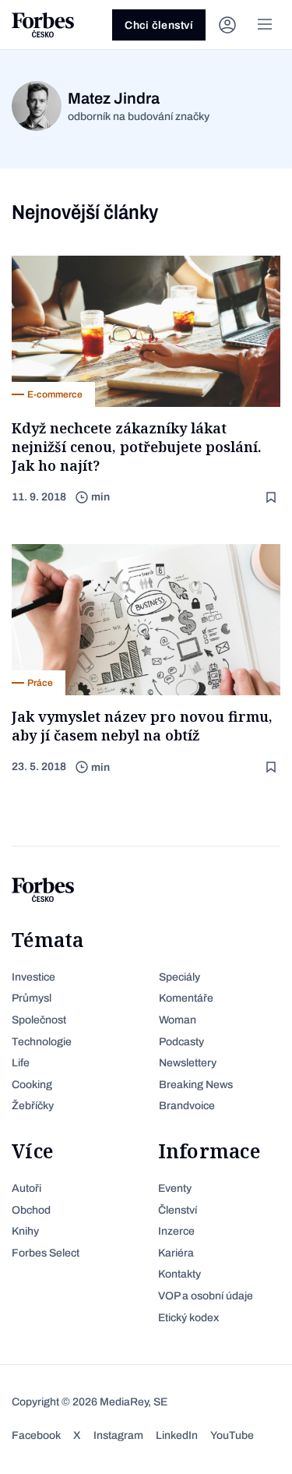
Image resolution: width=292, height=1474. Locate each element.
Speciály (179, 977)
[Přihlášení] (227, 25)
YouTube (232, 1435)
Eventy (175, 1188)
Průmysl (31, 998)
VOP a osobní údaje (205, 1296)
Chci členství (159, 25)
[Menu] (264, 25)
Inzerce (176, 1231)
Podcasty (181, 1042)
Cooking (32, 1084)
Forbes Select (45, 1253)
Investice (33, 977)
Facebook (36, 1435)
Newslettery (187, 1063)
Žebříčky (33, 1106)
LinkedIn (177, 1435)
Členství (177, 1210)
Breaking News (196, 1084)
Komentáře (186, 998)
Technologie (42, 1042)
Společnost (39, 1020)
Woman (177, 1020)
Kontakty (179, 1274)
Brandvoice (187, 1106)
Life (21, 1063)
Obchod (31, 1210)
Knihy (25, 1231)
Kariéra (176, 1253)
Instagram (118, 1435)
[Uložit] (272, 497)
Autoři (26, 1188)
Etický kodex (188, 1318)
